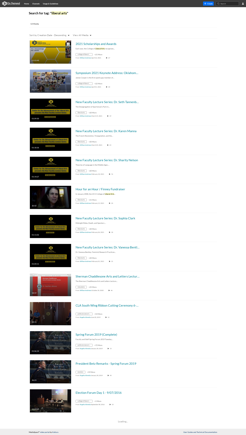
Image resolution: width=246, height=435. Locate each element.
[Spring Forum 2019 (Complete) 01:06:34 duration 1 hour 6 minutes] (50, 342)
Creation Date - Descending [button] (47, 35)
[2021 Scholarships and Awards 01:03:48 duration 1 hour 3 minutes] (50, 52)
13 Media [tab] (34, 24)
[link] (208, 4)
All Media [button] (80, 35)
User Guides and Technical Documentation (200, 432)
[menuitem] (26, 4)
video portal (45, 432)
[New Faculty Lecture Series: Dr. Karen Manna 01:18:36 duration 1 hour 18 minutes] (50, 139)
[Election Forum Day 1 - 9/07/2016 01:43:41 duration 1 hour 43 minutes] (50, 401)
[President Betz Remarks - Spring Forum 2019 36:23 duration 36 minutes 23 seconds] (50, 371)
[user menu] (243, 4)
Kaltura (55, 432)
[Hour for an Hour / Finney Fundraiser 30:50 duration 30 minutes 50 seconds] (50, 197)
